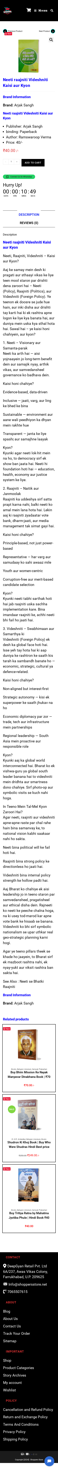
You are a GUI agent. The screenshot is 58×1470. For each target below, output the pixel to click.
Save (9, 33)
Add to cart (33, 162)
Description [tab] (29, 215)
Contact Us (12, 1326)
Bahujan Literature (24, 1069)
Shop (7, 1360)
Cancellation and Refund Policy (28, 1410)
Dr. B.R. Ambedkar (19, 1139)
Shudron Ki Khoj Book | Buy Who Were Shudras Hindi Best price (29, 1145)
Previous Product (15, 31)
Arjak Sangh (24, 105)
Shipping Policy (15, 1439)
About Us (10, 1319)
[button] (51, 39)
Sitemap (9, 1341)
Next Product (44, 31)
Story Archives (14, 1375)
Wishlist (9, 1390)
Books (13, 1069)
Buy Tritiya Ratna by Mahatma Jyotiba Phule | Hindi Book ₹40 (29, 1215)
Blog (6, 1311)
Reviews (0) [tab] (29, 223)
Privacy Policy (14, 1432)
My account (12, 1383)
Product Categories (18, 1368)
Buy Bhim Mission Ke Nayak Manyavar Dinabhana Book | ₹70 (29, 1074)
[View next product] (53, 31)
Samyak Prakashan (39, 1069)
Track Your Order (16, 1333)
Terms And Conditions (21, 1424)
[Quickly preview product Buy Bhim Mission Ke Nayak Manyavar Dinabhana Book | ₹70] (54, 1030)
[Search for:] (50, 10)
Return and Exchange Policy (25, 1417)
